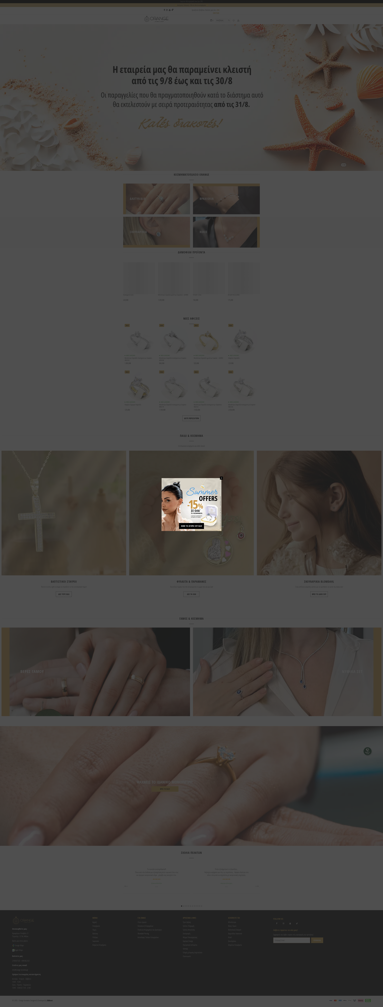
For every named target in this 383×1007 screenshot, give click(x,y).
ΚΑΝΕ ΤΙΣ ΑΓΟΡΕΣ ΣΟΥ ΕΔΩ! (191, 526)
